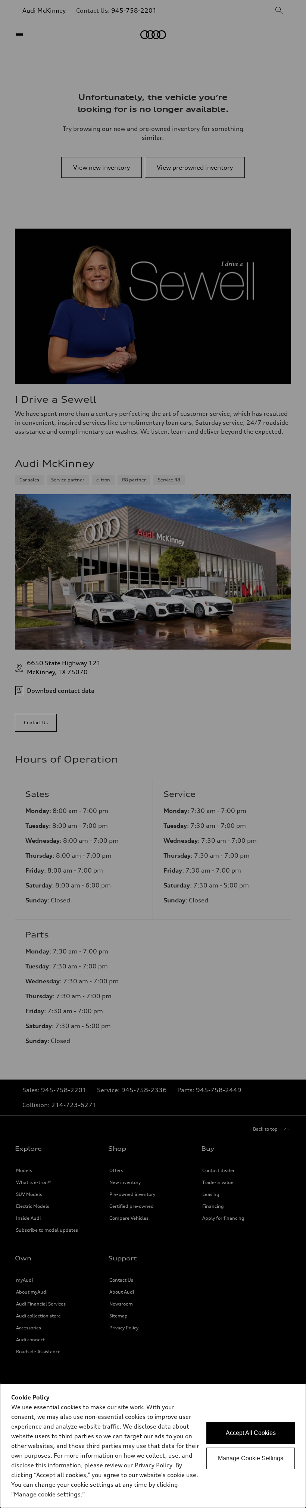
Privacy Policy (153, 1465)
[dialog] (153, 1445)
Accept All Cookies (251, 1433)
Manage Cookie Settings (250, 1458)
